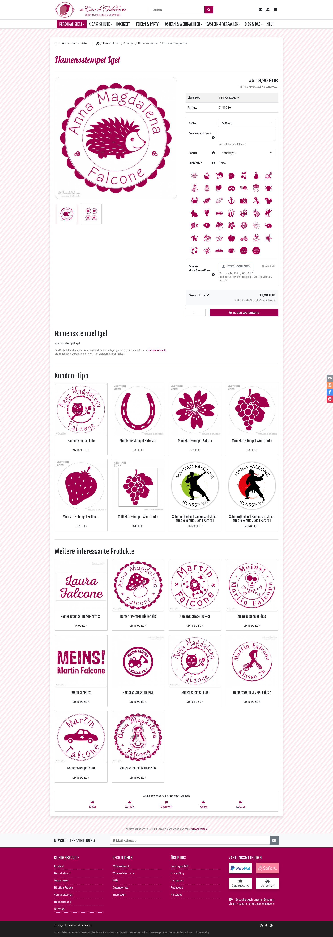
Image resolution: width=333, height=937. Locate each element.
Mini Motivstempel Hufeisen (138, 441)
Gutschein (267, 885)
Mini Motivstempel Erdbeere (81, 517)
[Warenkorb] (275, 9)
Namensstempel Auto (81, 768)
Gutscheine (61, 880)
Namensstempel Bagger (138, 692)
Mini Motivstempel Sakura (195, 441)
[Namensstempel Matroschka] (138, 737)
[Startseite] (97, 43)
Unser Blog (177, 873)
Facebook (177, 887)
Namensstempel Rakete (195, 616)
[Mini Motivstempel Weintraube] (252, 409)
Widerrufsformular (123, 873)
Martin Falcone (82, 925)
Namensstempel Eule (81, 441)
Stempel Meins (81, 692)
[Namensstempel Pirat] (252, 585)
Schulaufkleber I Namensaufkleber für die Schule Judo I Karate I (195, 518)
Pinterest (176, 894)
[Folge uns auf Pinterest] (271, 925)
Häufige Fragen (63, 887)
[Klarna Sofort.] (267, 868)
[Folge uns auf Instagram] (261, 925)
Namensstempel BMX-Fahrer (252, 692)
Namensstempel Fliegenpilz (138, 616)
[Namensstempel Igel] (116, 138)
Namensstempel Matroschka (138, 768)
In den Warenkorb (246, 313)
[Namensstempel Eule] (81, 409)
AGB (115, 880)
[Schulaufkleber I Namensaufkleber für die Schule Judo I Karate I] (195, 485)
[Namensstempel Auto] (81, 737)
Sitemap (59, 909)
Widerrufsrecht (121, 866)
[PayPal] (240, 868)
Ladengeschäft (180, 866)
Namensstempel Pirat (252, 616)
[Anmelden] (274, 840)
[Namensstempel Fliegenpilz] (138, 585)
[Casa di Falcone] (90, 9)
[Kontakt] (330, 378)
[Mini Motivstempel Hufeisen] (138, 409)
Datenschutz (120, 887)
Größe (192, 123)
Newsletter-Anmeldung (74, 840)
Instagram (177, 880)
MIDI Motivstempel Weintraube (138, 517)
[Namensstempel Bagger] (138, 661)
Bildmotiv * (195, 163)
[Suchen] (208, 9)
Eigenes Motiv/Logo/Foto (199, 268)
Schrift (193, 153)
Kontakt (59, 866)
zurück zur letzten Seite (72, 43)
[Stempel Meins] (81, 661)
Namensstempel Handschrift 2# (81, 616)
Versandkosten (270, 86)
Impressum (119, 894)
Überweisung (240, 885)
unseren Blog (262, 899)
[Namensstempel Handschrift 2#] (81, 585)
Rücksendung (62, 901)
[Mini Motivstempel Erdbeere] (81, 485)
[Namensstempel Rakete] (195, 585)
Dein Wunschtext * (200, 133)
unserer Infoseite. (157, 350)
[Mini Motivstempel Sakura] (195, 409)
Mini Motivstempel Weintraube (252, 441)
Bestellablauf (62, 873)
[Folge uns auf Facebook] (266, 925)
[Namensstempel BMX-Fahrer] (252, 661)
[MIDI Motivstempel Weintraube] (138, 485)
